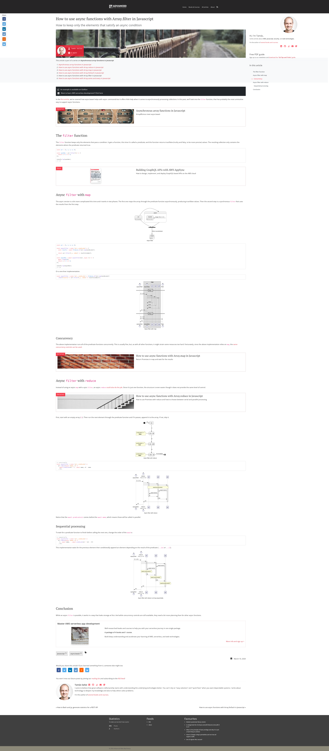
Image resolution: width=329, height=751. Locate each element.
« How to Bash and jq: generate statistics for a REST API (77, 707)
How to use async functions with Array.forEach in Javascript (81, 73)
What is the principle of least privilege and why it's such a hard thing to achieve (202, 731)
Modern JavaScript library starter (196, 722)
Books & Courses (194, 7)
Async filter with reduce (260, 82)
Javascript (62, 653)
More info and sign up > (235, 641)
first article (65, 99)
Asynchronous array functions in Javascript (74, 64)
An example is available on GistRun (73, 89)
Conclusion (256, 89)
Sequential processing (261, 86)
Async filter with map (260, 75)
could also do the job (114, 387)
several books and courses (98, 695)
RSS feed (121, 678)
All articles (205, 7)
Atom (150, 725)
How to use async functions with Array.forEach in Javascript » (222, 707)
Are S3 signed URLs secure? (194, 739)
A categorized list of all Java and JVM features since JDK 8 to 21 (203, 726)
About (213, 7)
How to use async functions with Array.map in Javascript (79, 70)
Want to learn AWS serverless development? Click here (81, 93)
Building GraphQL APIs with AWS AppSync (160, 170)
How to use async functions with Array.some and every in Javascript (84, 78)
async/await (76, 653)
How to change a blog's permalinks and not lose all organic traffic (201, 735)
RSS (150, 722)
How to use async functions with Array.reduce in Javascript (80, 67)
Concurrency (258, 79)
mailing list (96, 678)
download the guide (282, 57)
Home (184, 7)
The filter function (259, 72)
